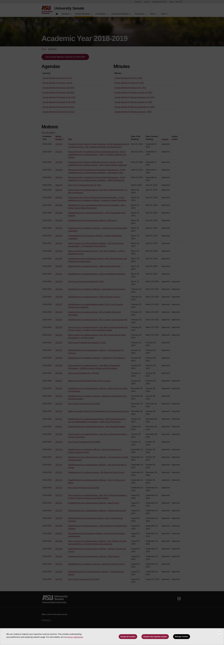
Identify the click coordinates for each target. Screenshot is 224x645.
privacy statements (75, 637)
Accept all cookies (128, 636)
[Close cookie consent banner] (219, 632)
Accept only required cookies (155, 636)
